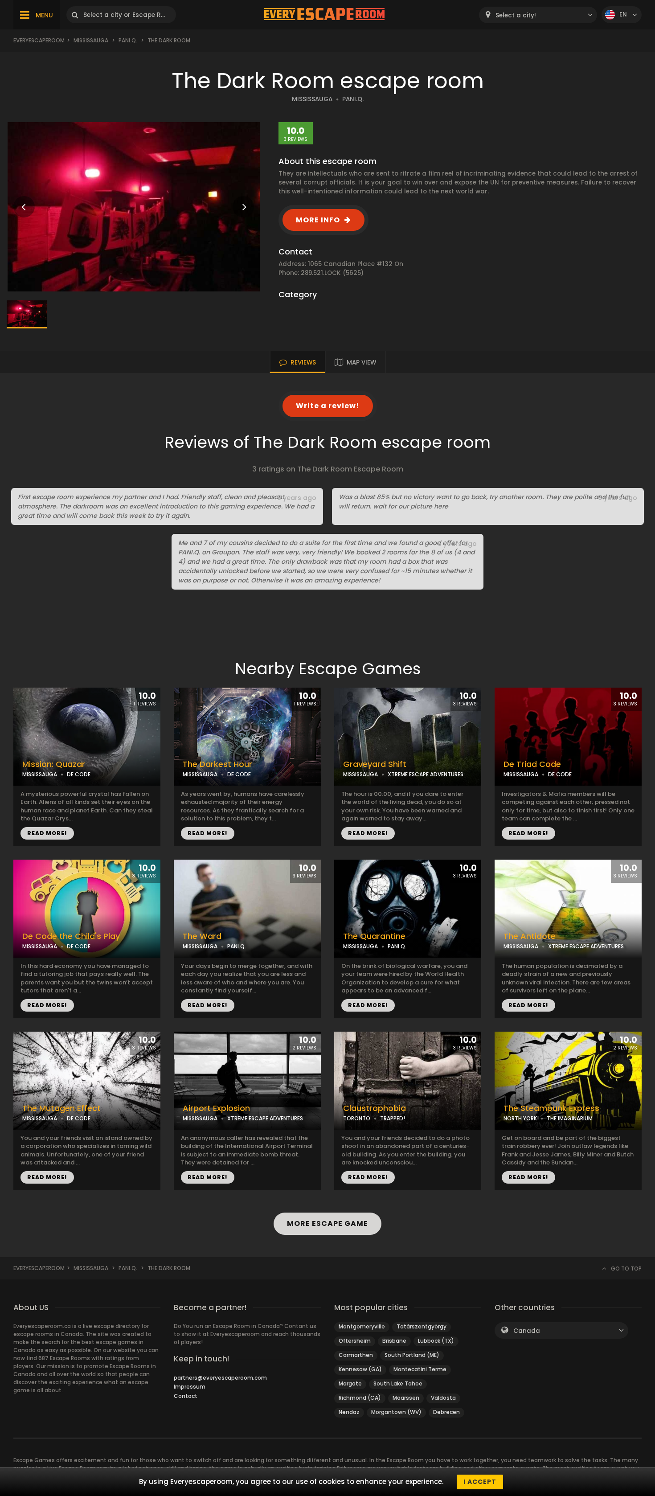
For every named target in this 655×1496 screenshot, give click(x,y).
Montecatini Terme (419, 1369)
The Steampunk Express (551, 1108)
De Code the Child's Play (71, 936)
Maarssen (406, 1398)
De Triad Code (532, 764)
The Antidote (530, 936)
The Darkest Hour (217, 764)
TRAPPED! (392, 1118)
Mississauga (91, 40)
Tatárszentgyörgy (421, 1326)
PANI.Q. (128, 40)
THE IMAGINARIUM (570, 1118)
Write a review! (328, 406)
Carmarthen (356, 1355)
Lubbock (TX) (436, 1340)
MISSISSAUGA (312, 99)
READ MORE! (47, 833)
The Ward (202, 936)
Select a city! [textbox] (515, 15)
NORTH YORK (520, 1118)
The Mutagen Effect (61, 1108)
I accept (479, 1481)
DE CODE (78, 774)
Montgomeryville (362, 1326)
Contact (185, 1396)
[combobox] (538, 15)
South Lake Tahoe (397, 1383)
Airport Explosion (216, 1108)
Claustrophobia (374, 1108)
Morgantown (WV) (396, 1412)
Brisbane (394, 1340)
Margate (350, 1383)
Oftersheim (355, 1340)
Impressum (189, 1386)
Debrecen (446, 1412)
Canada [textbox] (526, 1331)
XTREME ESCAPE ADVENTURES (425, 774)
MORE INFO (318, 220)
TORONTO (356, 1118)
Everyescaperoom (39, 40)
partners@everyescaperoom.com (220, 1377)
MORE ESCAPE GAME (327, 1223)
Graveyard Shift (374, 764)
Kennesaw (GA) (360, 1369)
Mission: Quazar (53, 764)
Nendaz (349, 1412)
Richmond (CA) (360, 1398)
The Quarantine (374, 936)
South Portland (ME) (412, 1355)
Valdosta (443, 1398)
